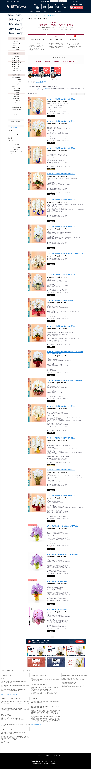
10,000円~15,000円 (16, 58)
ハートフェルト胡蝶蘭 (16, 81)
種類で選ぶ (37, 15)
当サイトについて (16, 147)
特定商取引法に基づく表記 (16, 151)
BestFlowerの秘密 (57, 11)
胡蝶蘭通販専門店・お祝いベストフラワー (45, 761)
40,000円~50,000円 (16, 66)
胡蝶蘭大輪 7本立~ (16, 47)
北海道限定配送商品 (41, 81)
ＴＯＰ (29, 15)
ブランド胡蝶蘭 (16, 88)
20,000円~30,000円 (16, 62)
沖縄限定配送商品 (40, 82)
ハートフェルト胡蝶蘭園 (43, 88)
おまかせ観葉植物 (16, 100)
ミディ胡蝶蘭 (16, 49)
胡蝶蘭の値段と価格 (16, 70)
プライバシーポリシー (16, 153)
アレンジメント (16, 105)
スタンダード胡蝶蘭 (16, 79)
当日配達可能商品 (16, 96)
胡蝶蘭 (31, 11)
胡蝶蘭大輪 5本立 (16, 45)
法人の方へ (44, 11)
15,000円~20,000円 (16, 60)
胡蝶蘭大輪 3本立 (16, 43)
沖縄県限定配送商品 (16, 109)
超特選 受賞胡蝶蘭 (16, 86)
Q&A (50, 11)
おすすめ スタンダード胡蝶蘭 (48, 15)
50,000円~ (16, 68)
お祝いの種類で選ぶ (16, 77)
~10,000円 (16, 56)
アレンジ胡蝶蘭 (16, 90)
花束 (16, 102)
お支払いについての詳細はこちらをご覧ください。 (9, 694)
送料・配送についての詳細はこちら (37, 694)
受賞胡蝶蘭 (16, 84)
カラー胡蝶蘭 (16, 92)
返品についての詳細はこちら (36, 724)
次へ (59, 636)
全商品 (33, 15)
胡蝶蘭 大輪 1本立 (16, 41)
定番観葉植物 (16, 98)
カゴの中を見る (11, 140)
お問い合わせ (16, 149)
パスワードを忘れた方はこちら (14, 127)
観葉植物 (38, 11)
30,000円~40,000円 (16, 64)
